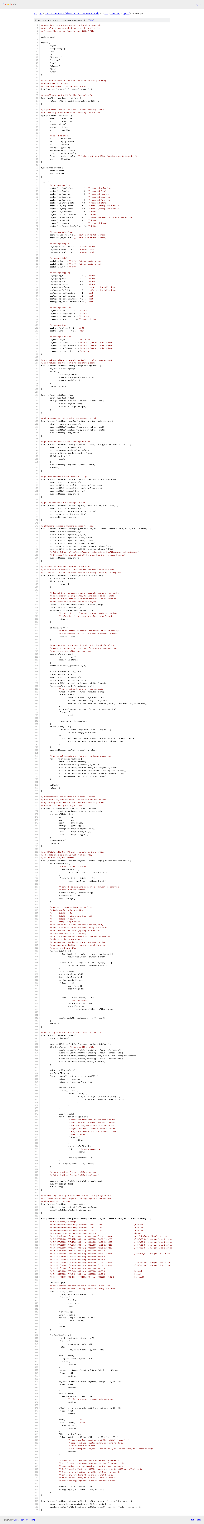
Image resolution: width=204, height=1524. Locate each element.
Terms (32, 1519)
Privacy (24, 1519)
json (199, 1519)
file (91, 20)
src (106, 13)
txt (192, 1519)
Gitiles (16, 1519)
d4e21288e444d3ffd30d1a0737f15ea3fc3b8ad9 (72, 13)
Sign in (198, 4)
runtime (115, 13)
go (35, 13)
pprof (126, 13)
